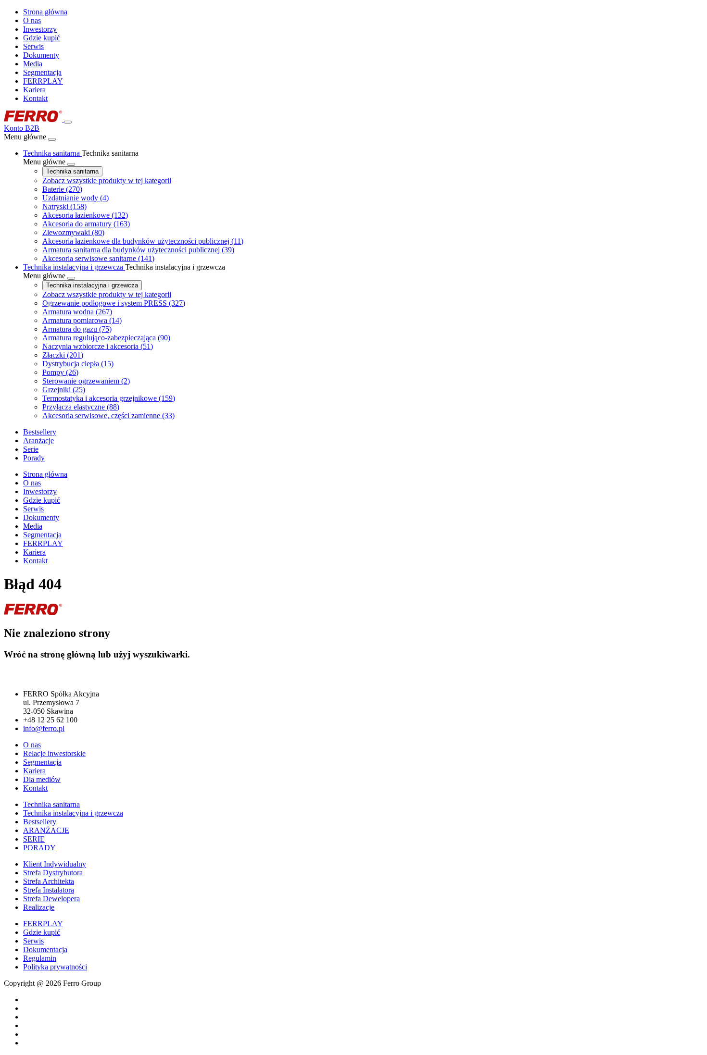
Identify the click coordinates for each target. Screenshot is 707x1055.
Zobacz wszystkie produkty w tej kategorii (106, 180)
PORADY (39, 848)
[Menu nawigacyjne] (68, 122)
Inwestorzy (40, 29)
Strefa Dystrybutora (53, 873)
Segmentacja (42, 72)
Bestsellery (39, 822)
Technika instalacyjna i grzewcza (92, 285)
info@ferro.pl (43, 728)
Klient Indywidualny (54, 864)
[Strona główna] (34, 119)
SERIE (34, 839)
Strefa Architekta (48, 881)
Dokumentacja (45, 949)
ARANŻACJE (46, 830)
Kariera (34, 90)
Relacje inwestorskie (54, 753)
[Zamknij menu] (52, 139)
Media (32, 64)
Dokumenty (41, 55)
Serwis (33, 46)
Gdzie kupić (41, 38)
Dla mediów (42, 779)
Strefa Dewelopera (51, 898)
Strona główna (45, 12)
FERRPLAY (43, 81)
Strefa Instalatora (48, 890)
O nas (32, 20)
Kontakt (35, 98)
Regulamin (39, 958)
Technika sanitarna (72, 171)
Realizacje (38, 907)
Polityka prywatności (55, 967)
